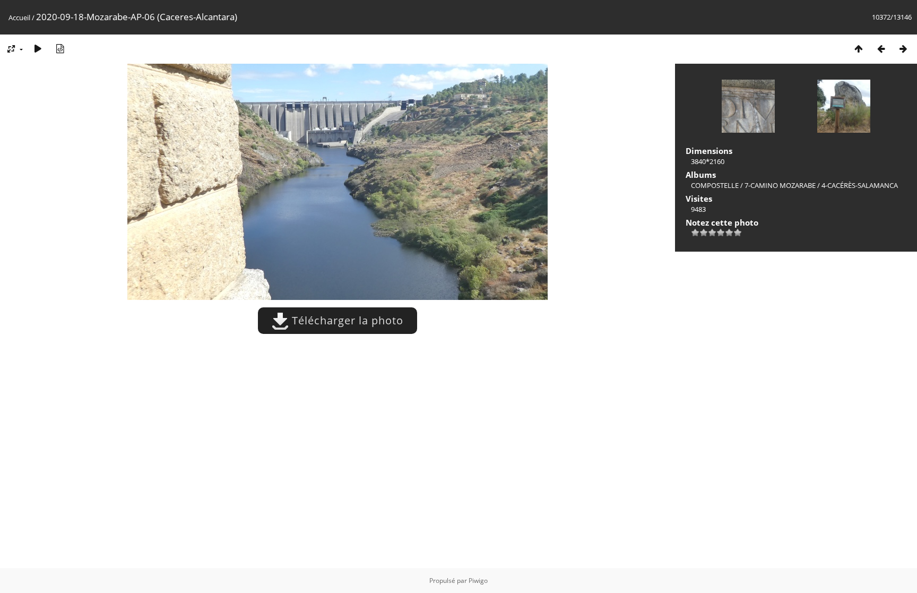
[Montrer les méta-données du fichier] (60, 48)
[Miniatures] (858, 48)
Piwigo (478, 580)
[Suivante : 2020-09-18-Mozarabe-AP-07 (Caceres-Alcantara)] (903, 48)
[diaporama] (38, 48)
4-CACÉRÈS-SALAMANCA (859, 185)
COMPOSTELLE (715, 185)
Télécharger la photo (346, 320)
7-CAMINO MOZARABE (780, 185)
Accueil (19, 17)
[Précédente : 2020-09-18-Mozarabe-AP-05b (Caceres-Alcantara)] (881, 48)
